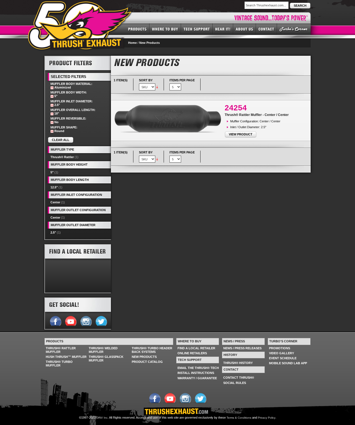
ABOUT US (244, 29)
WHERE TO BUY (165, 29)
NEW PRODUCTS (144, 356)
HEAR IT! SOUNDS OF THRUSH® (223, 29)
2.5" (53, 232)
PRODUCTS (137, 29)
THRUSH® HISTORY (238, 363)
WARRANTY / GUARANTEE (197, 378)
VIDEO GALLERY (281, 353)
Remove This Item (52, 87)
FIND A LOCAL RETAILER (196, 348)
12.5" (54, 187)
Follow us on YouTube (70, 320)
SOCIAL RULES (234, 382)
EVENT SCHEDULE (282, 358)
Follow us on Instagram (85, 320)
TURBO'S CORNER (294, 29)
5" (52, 172)
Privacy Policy (266, 417)
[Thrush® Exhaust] (80, 5)
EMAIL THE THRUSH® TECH (198, 368)
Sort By (146, 80)
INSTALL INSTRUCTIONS (196, 373)
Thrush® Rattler (62, 157)
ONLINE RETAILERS (192, 353)
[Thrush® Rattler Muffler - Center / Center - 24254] (169, 118)
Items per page (182, 80)
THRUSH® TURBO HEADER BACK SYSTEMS (152, 349)
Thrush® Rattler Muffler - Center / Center (257, 115)
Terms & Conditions (239, 417)
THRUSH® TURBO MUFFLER (59, 363)
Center (55, 202)
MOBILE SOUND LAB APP (288, 363)
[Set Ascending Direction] (157, 86)
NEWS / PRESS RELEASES (242, 348)
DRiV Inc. (102, 417)
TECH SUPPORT (197, 29)
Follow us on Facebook (55, 320)
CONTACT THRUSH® (238, 377)
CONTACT (266, 29)
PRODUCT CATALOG (147, 361)
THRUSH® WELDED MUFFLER (103, 349)
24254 (236, 107)
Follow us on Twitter (101, 320)
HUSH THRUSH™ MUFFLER (66, 356)
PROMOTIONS (279, 348)
